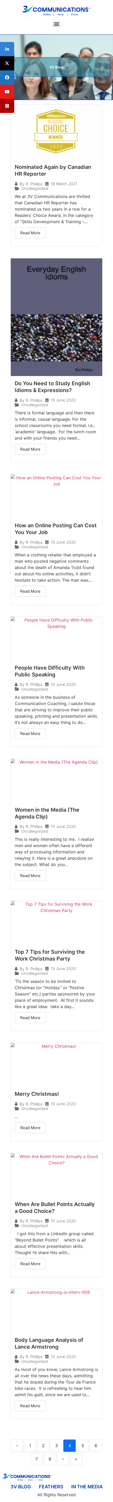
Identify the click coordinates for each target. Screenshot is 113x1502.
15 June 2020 (63, 400)
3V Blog (21, 1486)
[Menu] (56, 24)
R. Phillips (34, 184)
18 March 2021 (64, 184)
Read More (30, 232)
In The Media (87, 1486)
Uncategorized (34, 188)
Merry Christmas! (37, 1094)
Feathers (51, 1486)
